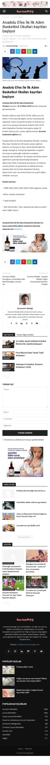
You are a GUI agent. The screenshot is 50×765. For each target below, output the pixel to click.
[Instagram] (17, 323)
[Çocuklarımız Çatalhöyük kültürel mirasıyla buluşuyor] (37, 582)
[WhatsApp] (29, 51)
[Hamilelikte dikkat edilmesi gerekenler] (8, 505)
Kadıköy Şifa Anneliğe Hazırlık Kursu (31, 491)
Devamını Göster (24, 537)
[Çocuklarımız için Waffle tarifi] (8, 527)
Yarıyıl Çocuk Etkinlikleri (7, 346)
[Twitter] (18, 51)
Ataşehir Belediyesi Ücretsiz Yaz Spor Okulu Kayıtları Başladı (12, 595)
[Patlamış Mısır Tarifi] (8, 670)
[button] (4, 11)
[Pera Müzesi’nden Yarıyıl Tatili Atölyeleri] (8, 355)
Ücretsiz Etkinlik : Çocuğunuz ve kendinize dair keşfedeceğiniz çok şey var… (13, 280)
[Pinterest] (23, 51)
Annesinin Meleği (12, 46)
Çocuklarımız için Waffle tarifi (28, 526)
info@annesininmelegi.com (28, 644)
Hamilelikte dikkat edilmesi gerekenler (32, 502)
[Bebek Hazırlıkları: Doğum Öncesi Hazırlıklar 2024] (8, 693)
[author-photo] (25, 305)
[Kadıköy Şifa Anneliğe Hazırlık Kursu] (8, 494)
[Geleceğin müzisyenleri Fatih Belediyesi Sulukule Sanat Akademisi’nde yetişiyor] (13, 557)
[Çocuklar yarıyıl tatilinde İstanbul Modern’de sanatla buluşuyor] (8, 344)
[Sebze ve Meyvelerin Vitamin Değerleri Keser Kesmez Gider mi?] (8, 516)
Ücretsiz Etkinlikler (8, 589)
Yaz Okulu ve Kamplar (33, 587)
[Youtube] (38, 323)
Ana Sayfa (5, 17)
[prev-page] (3, 376)
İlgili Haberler (9, 335)
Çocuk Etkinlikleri (17, 17)
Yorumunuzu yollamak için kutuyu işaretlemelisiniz (24, 440)
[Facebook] (12, 51)
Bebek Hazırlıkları (32, 561)
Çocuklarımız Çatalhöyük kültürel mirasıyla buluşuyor (36, 592)
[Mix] (28, 651)
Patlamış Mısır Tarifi (25, 667)
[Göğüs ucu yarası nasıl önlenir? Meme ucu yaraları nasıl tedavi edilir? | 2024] (8, 681)
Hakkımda (28, 749)
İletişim (20, 749)
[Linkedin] (34, 51)
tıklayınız (18, 229)
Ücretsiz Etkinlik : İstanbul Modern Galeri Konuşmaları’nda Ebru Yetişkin (37, 280)
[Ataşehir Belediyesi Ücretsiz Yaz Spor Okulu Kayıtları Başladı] (13, 583)
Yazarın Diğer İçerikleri (25, 335)
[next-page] (7, 376)
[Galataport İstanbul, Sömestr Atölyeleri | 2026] (8, 367)
